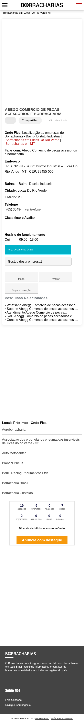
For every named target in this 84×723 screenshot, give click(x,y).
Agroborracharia (13, 429)
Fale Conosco (13, 699)
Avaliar (56, 279)
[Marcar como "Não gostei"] (13, 120)
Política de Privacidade (62, 718)
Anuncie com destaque (42, 540)
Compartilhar (30, 120)
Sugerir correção (21, 290)
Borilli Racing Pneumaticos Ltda (25, 473)
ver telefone (33, 209)
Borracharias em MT (20, 143)
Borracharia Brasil (15, 483)
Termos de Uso (42, 718)
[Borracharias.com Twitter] (8, 673)
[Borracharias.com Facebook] (6, 673)
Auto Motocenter (14, 453)
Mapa (21, 279)
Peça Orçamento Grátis (20, 249)
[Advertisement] (42, 63)
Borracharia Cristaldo (17, 493)
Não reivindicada (58, 120)
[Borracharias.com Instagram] (10, 673)
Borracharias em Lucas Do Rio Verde (32, 140)
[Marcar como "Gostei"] (8, 120)
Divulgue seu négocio (18, 705)
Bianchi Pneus (12, 463)
